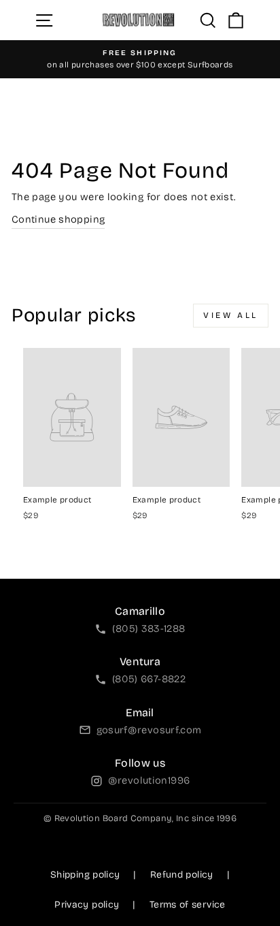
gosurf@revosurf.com (149, 730)
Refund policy (181, 874)
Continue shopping (58, 219)
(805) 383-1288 (148, 628)
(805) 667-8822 (149, 679)
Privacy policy (86, 904)
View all (230, 315)
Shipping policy (85, 874)
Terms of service (188, 904)
